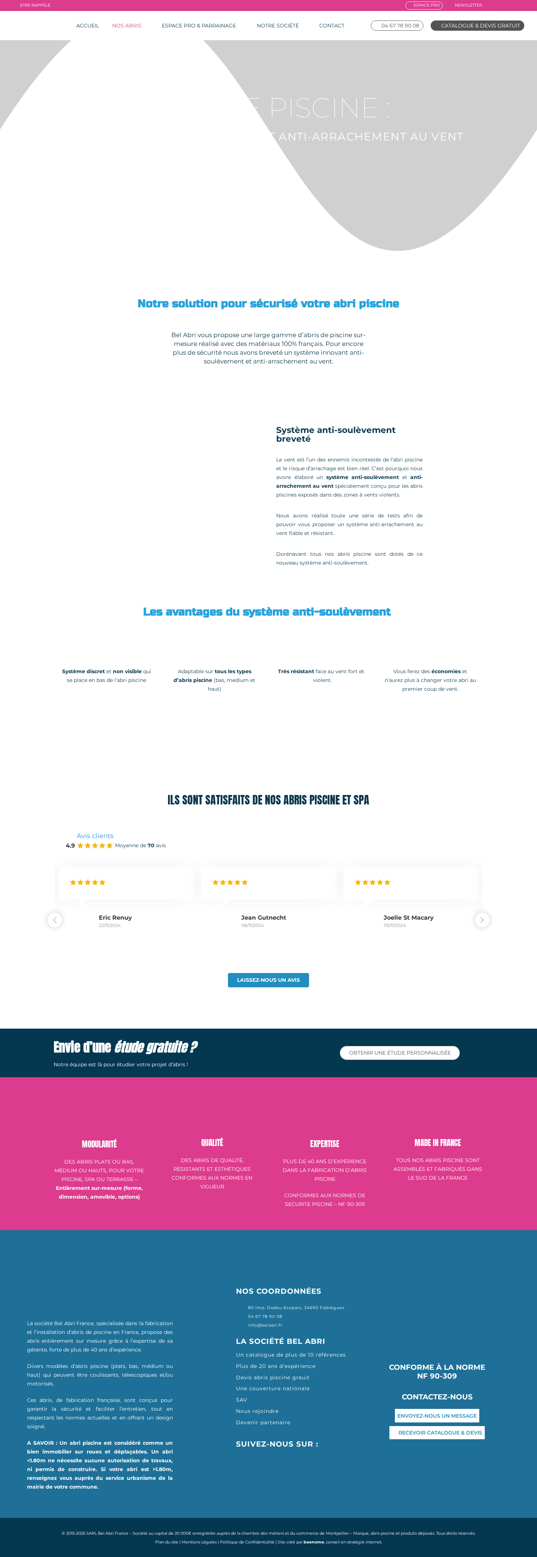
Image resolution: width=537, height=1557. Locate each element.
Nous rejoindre (258, 1411)
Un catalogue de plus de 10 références (291, 1354)
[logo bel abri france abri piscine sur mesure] (35, 25)
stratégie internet (364, 1542)
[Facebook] (492, 5)
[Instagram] (501, 5)
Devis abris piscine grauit (273, 1377)
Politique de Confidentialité (247, 1542)
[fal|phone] (242, 1316)
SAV (241, 1399)
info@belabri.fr (265, 1325)
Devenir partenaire (263, 1422)
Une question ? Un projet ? (131, 740)
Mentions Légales (199, 1542)
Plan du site (166, 1542)
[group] (126, 903)
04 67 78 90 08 (265, 1316)
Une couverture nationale (273, 1388)
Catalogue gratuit (419, 740)
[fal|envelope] (242, 1325)
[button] (482, 920)
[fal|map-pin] (242, 1307)
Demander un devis (275, 740)
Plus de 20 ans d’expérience (276, 1366)
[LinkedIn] (512, 5)
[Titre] (522, 5)
